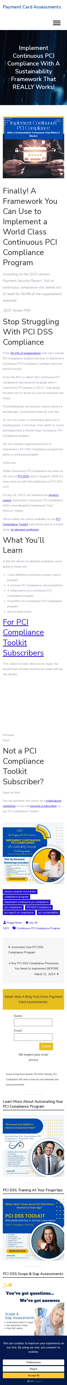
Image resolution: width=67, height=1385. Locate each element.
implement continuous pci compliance (26, 902)
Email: (18, 1030)
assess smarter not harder (20, 891)
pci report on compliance (19, 912)
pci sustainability (48, 912)
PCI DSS (23, 476)
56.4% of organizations (25, 353)
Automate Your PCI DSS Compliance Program (26, 949)
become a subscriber (43, 806)
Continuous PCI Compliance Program (38, 928)
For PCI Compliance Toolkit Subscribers (23, 637)
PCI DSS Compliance (39, 907)
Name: (18, 1016)
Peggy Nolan (14, 922)
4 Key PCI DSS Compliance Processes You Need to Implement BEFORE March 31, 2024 (34, 968)
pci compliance (13, 907)
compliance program (16, 897)
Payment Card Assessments (32, 7)
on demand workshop (25, 530)
